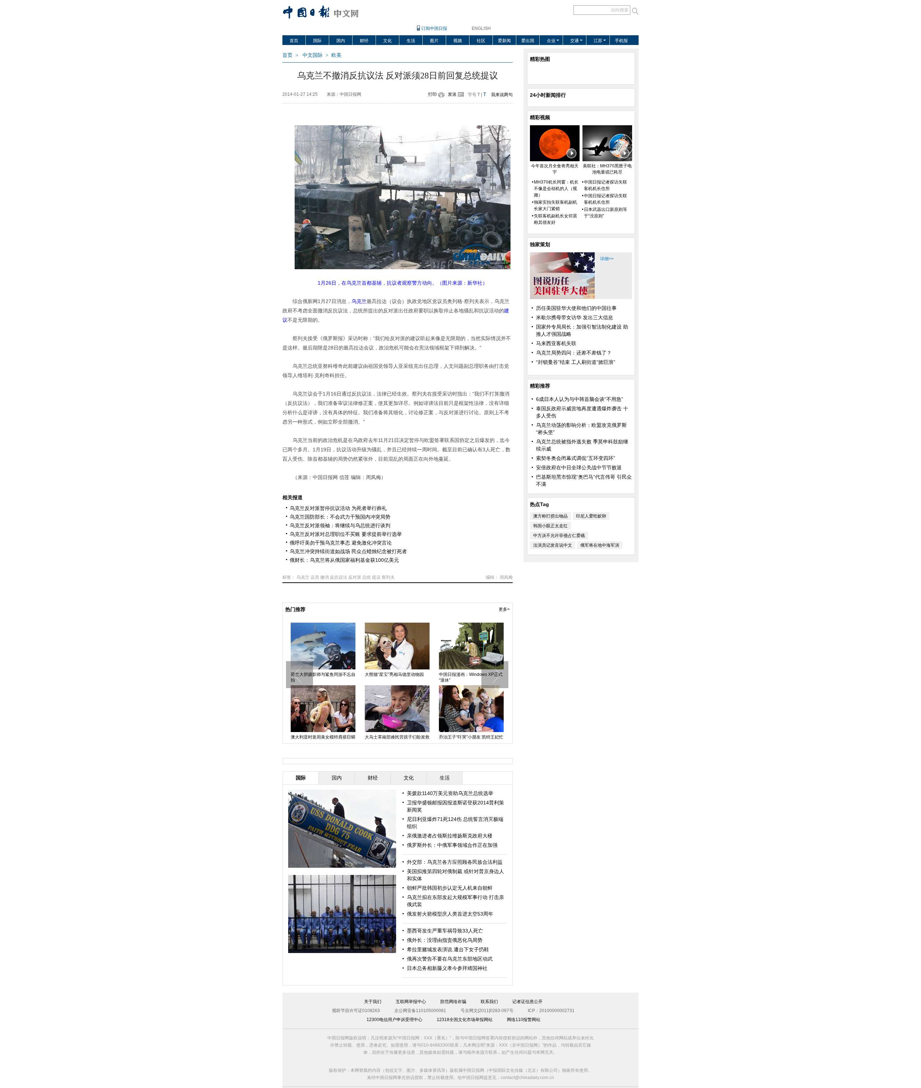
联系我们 (489, 1001)
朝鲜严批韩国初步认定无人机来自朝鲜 (450, 888)
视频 (457, 40)
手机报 (621, 40)
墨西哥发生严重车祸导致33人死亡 (445, 931)
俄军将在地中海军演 (599, 545)
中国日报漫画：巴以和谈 (462, 674)
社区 (481, 40)
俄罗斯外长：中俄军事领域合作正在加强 (452, 845)
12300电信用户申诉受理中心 (394, 1019)
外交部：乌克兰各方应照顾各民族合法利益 (455, 862)
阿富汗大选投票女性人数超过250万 (322, 677)
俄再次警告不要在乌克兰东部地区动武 (450, 959)
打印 (432, 94)
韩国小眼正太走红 (550, 525)
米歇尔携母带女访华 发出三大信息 (574, 317)
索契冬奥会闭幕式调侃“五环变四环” (575, 458)
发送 (452, 94)
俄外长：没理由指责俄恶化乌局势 (444, 940)
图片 (434, 40)
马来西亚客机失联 (556, 343)
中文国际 (313, 55)
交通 (574, 40)
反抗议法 (338, 577)
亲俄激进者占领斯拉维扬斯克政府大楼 (450, 836)
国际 (317, 40)
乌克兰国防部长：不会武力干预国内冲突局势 (340, 517)
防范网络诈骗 (453, 1001)
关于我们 (372, 1001)
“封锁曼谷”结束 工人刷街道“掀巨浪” (575, 362)
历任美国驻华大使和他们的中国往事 (576, 308)
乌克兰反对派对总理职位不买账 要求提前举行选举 (346, 534)
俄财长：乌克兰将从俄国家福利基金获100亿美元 (344, 560)
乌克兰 (302, 577)
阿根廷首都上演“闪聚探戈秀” (392, 737)
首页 (294, 40)
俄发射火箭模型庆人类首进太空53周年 (450, 914)
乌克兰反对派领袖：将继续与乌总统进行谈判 (340, 525)
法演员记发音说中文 (552, 545)
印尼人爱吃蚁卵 (591, 516)
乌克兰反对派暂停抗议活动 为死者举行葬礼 (338, 508)
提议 (376, 577)
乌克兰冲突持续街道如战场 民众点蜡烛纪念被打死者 (348, 551)
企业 (551, 40)
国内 (340, 40)
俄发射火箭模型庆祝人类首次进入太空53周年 (397, 677)
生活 (411, 40)
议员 (314, 577)
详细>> (607, 258)
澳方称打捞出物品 (550, 516)
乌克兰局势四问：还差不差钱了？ (574, 353)
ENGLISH (481, 28)
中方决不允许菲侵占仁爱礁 (559, 535)
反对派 (354, 577)
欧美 (336, 55)
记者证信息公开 (527, 1001)
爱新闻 (504, 40)
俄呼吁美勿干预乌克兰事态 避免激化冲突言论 (341, 543)
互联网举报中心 (411, 1001)
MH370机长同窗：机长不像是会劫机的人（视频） (556, 189)
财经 (364, 40)
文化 (387, 40)
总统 (366, 577)
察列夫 (388, 577)
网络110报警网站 (523, 1019)
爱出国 (527, 40)
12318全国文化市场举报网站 (465, 1019)
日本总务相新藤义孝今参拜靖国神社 (447, 968)
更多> (504, 609)
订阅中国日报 (434, 28)
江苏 (598, 40)
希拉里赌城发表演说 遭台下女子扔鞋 (448, 949)
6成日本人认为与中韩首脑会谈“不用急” (579, 399)
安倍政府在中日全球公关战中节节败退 (579, 467)
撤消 (324, 577)
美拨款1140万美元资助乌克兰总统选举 (450, 793)
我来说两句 (502, 94)
